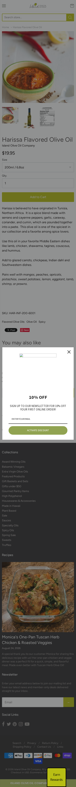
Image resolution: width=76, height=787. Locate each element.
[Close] (69, 352)
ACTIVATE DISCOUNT (38, 430)
